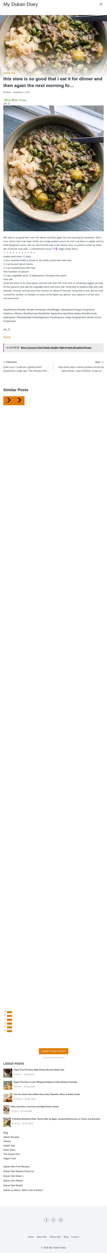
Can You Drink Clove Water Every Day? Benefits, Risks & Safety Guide (47, 1094)
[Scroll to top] (100, 1249)
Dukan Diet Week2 (13, 1185)
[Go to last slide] (8, 400)
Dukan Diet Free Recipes (16, 1166)
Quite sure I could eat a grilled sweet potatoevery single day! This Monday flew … (26, 366)
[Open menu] (101, 4)
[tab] (9, 1012)
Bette (8, 92)
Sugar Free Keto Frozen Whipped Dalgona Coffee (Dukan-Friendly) (45, 1082)
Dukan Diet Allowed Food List (18, 1171)
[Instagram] (60, 1220)
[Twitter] (53, 1220)
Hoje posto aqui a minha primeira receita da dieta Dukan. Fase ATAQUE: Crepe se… (81, 366)
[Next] (19, 400)
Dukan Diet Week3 (13, 1180)
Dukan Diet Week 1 (13, 1176)
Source (7, 337)
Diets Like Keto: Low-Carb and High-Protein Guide (35, 1106)
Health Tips (9, 73)
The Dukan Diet (11, 1154)
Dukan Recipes (11, 1137)
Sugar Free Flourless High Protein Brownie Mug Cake (39, 1070)
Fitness (7, 1141)
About (31, 1237)
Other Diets (9, 1150)
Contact (75, 1237)
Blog (5, 1132)
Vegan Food (9, 1158)
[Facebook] (46, 1220)
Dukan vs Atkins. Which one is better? (23, 1190)
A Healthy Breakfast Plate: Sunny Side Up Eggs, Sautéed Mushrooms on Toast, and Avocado (56, 1119)
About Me (42, 1237)
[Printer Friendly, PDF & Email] (15, 100)
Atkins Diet (55, 1237)
